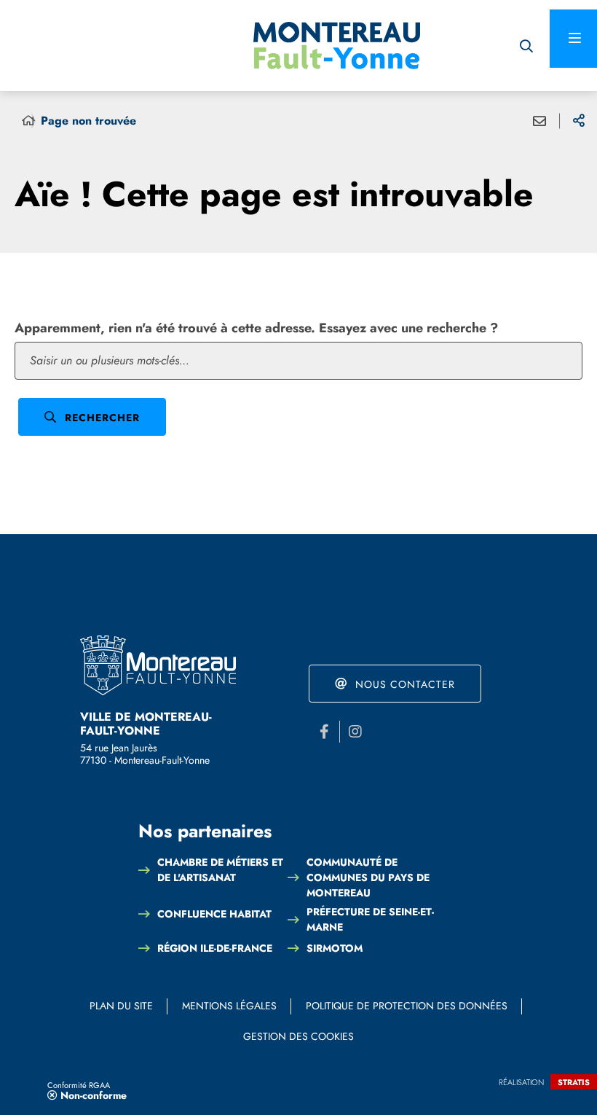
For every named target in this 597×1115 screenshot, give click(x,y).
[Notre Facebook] (324, 732)
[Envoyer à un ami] (539, 121)
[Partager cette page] (579, 121)
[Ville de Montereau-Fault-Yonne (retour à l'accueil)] (336, 45)
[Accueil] (28, 121)
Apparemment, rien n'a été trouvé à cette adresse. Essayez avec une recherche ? (256, 327)
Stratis (574, 1082)
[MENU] (573, 38)
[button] (526, 45)
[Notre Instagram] (355, 732)
